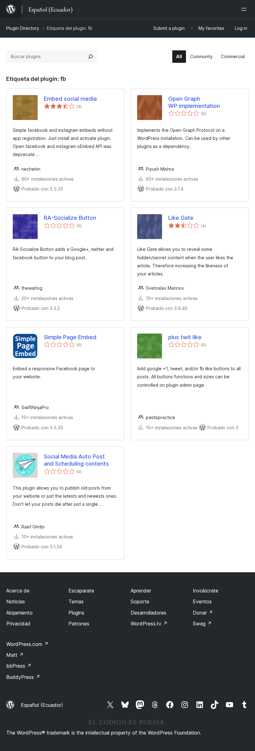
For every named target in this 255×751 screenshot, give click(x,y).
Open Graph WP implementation (194, 102)
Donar (203, 613)
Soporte (140, 601)
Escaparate (81, 590)
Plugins (76, 613)
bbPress (18, 666)
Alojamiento (19, 613)
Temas (76, 601)
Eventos (202, 601)
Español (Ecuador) (42, 705)
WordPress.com (27, 644)
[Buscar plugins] (90, 56)
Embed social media (70, 98)
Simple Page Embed (70, 337)
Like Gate (180, 217)
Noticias (15, 601)
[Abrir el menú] (245, 9)
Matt (15, 655)
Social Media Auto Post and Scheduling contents (76, 460)
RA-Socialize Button (70, 217)
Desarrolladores (148, 613)
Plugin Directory (22, 28)
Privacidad (18, 623)
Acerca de (18, 590)
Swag (202, 623)
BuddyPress (23, 677)
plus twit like (185, 337)
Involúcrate (205, 590)
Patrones (78, 623)
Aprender (141, 590)
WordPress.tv (149, 623)
